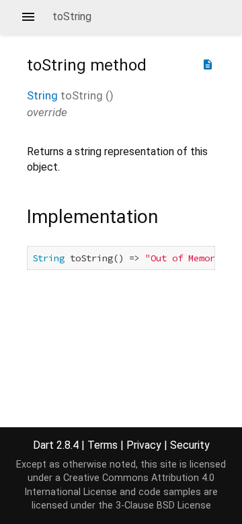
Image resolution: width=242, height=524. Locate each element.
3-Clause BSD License (163, 505)
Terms (102, 445)
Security (190, 445)
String (42, 95)
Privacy (143, 445)
